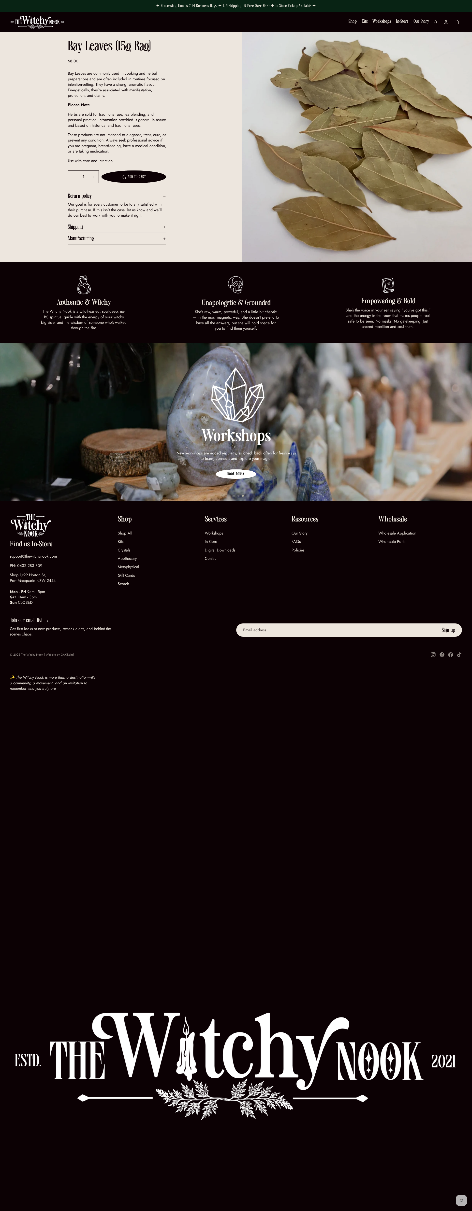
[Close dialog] (303, 557)
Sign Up (211, 645)
